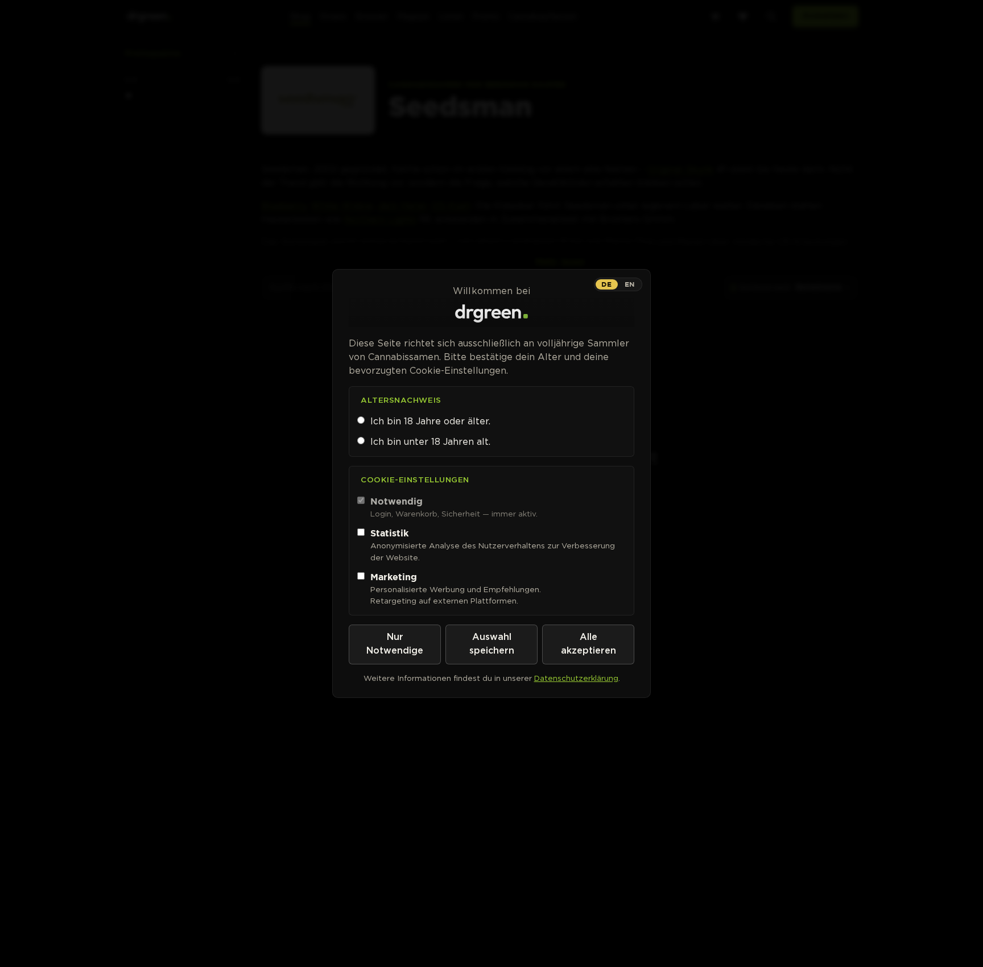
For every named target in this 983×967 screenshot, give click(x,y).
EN (630, 284)
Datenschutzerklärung (576, 678)
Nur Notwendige (394, 644)
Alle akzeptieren (588, 644)
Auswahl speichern (491, 644)
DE (606, 284)
